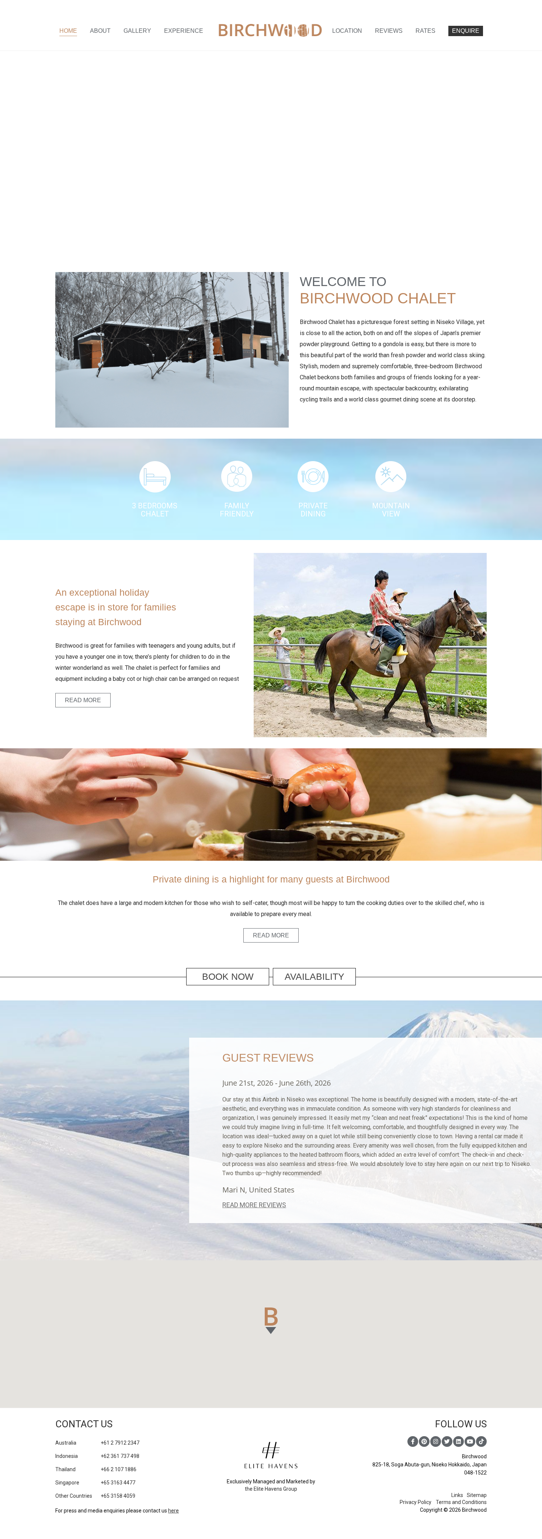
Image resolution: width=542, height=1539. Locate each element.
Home (68, 31)
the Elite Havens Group (271, 1489)
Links (457, 1495)
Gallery (137, 31)
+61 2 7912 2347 (97, 1443)
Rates (425, 31)
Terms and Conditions (461, 1502)
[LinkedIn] (458, 1441)
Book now (228, 976)
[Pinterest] (424, 1441)
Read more (83, 700)
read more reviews (254, 1205)
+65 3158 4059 (95, 1496)
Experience (183, 31)
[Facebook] (412, 1441)
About (100, 31)
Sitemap (477, 1495)
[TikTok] (481, 1441)
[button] (271, 1321)
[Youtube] (470, 1441)
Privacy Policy (415, 1502)
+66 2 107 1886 (95, 1469)
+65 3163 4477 (95, 1483)
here (173, 1511)
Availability (314, 976)
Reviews (389, 31)
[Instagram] (435, 1441)
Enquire (465, 31)
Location (347, 31)
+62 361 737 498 (97, 1456)
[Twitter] (447, 1441)
